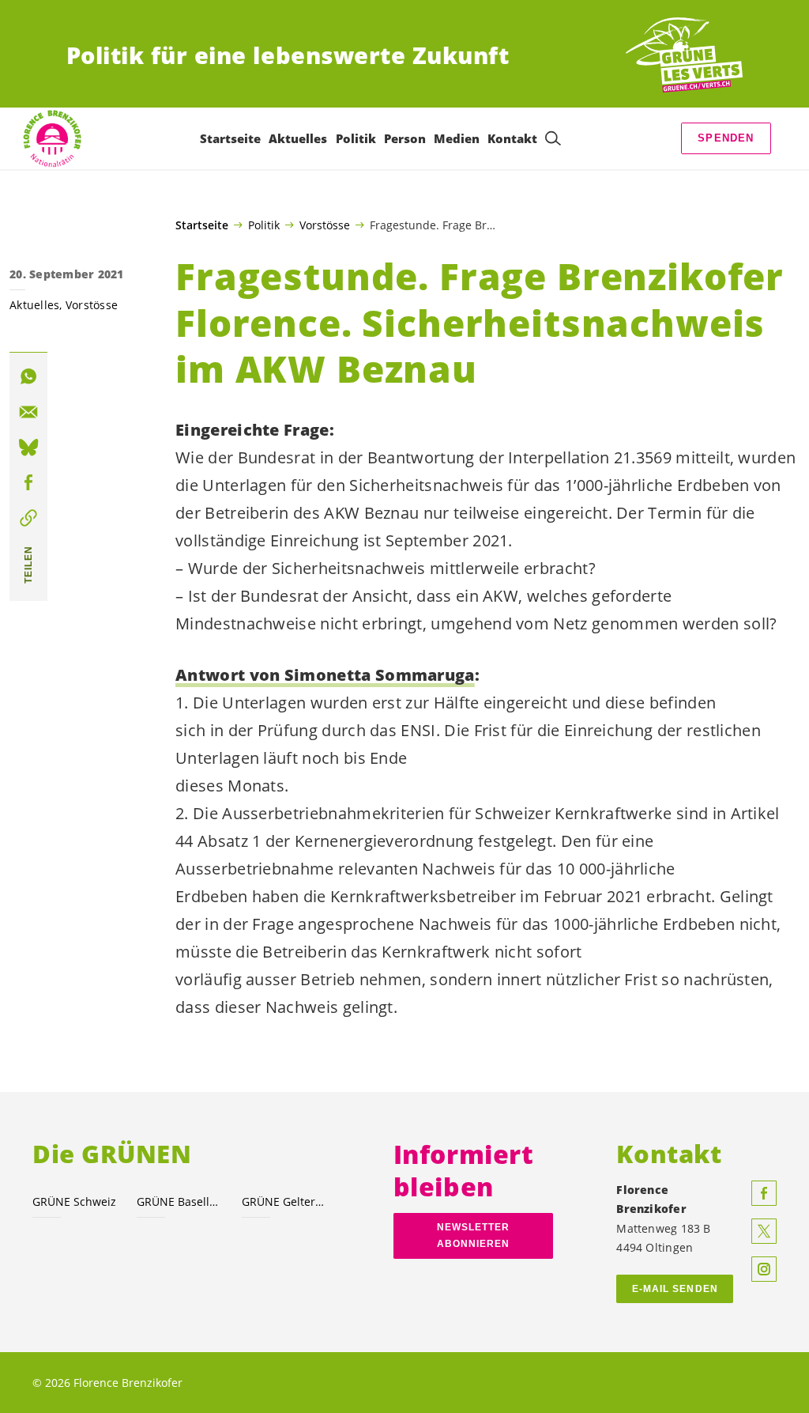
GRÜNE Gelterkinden (284, 1201)
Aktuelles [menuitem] (298, 138)
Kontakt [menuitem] (512, 138)
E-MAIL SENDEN (675, 1288)
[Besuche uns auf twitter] (764, 1231)
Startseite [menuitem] (230, 138)
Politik (264, 224)
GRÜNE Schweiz (74, 1201)
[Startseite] (684, 55)
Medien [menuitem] (457, 138)
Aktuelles (34, 304)
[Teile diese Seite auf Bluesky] (28, 447)
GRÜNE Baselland (179, 1201)
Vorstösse (324, 224)
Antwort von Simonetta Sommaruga (325, 675)
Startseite (201, 225)
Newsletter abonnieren (473, 1235)
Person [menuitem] (405, 138)
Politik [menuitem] (356, 138)
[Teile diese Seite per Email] (28, 412)
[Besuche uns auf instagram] (764, 1269)
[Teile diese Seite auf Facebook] (28, 482)
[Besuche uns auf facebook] (764, 1193)
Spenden (726, 138)
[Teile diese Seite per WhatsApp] (28, 376)
